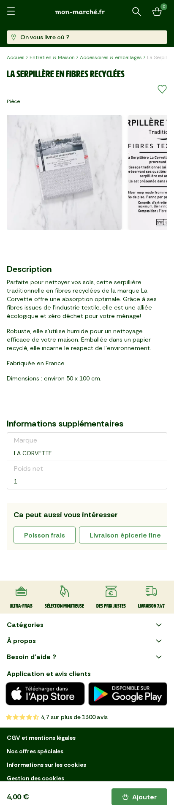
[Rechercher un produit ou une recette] (137, 12)
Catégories (25, 624)
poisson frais (44, 535)
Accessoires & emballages (111, 57)
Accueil (15, 57)
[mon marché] (87, 11)
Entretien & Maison (52, 57)
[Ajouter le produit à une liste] (162, 89)
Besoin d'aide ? (31, 656)
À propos (21, 640)
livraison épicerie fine (125, 535)
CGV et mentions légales (41, 737)
